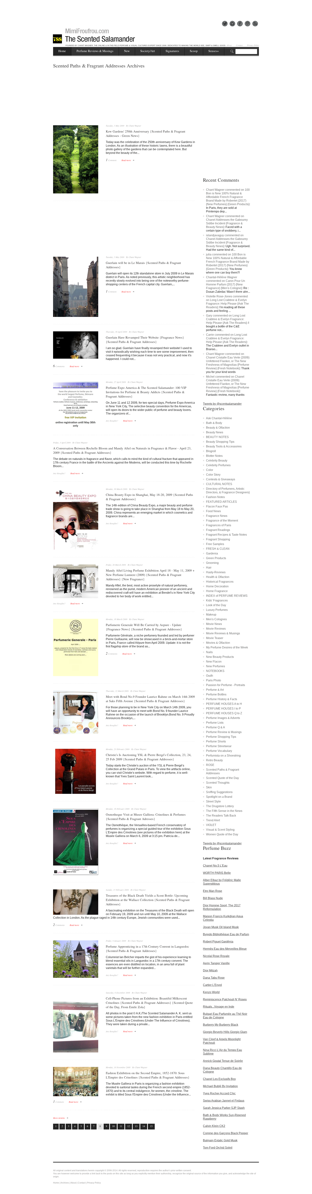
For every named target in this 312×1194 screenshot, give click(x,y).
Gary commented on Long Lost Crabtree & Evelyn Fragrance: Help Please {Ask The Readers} (226, 319)
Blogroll (211, 451)
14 (143, 1126)
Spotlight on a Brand (219, 796)
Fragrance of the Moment (222, 520)
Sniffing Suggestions (219, 792)
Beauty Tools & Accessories (224, 446)
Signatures (172, 51)
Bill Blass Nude (213, 898)
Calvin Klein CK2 (214, 1125)
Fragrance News (216, 515)
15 (151, 1126)
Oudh (209, 675)
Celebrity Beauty (216, 460)
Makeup (211, 614)
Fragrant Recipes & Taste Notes (226, 534)
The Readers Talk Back (221, 815)
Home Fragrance (217, 591)
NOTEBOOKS (215, 670)
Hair (208, 567)
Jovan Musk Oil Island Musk (221, 927)
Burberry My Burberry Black (220, 1024)
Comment (111, 160)
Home (62, 51)
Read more (126, 160)
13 (136, 1126)
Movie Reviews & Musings (223, 633)
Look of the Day (216, 605)
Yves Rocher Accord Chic (219, 1093)
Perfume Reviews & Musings (95, 51)
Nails (209, 652)
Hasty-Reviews (216, 572)
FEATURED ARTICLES (221, 501)
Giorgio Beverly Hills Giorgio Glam (225, 1031)
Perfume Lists (215, 722)
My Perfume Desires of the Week (227, 647)
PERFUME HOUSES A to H (224, 703)
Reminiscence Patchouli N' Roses (225, 999)
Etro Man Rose (212, 890)
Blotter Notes (214, 455)
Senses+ (213, 51)
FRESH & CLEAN (217, 548)
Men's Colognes (216, 619)
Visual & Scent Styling (220, 829)
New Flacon (214, 661)
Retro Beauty (214, 760)
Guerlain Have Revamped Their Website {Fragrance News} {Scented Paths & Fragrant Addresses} (145, 339)
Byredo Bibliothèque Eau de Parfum (226, 934)
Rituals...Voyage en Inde (218, 1006)
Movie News (214, 623)
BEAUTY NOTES (217, 437)
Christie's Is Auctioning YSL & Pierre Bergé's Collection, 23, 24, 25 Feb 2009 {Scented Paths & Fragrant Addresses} (148, 757)
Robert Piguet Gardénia (218, 941)
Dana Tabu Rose (214, 977)
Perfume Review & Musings (224, 732)
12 (128, 1126)
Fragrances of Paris (218, 525)
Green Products (216, 558)
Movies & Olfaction (218, 642)
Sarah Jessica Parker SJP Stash (224, 1107)
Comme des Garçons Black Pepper (225, 1133)
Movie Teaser (214, 638)
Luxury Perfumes (217, 609)
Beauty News (214, 432)
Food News (213, 511)
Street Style (213, 801)
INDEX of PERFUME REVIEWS (227, 595)
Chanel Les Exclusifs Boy (219, 1078)
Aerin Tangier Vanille (216, 963)
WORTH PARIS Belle (217, 872)
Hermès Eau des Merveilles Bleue (225, 948)
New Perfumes (215, 666)
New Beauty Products (220, 656)
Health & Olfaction (217, 576)
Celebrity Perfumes (218, 465)
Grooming (212, 562)
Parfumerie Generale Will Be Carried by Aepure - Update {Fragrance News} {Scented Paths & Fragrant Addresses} (144, 627)
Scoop (194, 51)
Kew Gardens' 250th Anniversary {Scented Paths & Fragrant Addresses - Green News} (145, 133)
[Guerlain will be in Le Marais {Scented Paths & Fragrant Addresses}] (75, 287)
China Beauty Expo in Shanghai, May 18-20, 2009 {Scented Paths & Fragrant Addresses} (149, 496)
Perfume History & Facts (221, 699)
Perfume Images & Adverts (223, 717)
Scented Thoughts (217, 782)
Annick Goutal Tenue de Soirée (223, 1060)
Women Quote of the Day (222, 834)
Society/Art (147, 51)
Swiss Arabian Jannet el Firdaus (223, 1100)
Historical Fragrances (219, 581)
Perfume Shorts (216, 741)
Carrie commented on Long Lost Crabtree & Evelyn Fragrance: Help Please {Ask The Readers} (226, 338)
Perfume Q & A (215, 727)
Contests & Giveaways (220, 479)
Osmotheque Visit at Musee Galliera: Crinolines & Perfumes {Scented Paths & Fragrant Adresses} (146, 816)
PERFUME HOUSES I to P (223, 708)
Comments (59, 366)
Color (209, 469)
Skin (209, 787)
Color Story (213, 474)
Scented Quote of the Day (222, 777)
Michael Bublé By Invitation (220, 1086)
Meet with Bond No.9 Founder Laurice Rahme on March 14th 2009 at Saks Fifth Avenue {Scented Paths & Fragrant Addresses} (150, 698)
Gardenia (212, 553)
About (229, 45)
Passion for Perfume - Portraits (225, 685)
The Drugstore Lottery (220, 806)
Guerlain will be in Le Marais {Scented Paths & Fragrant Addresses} (143, 264)
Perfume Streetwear (218, 746)
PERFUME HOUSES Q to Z (224, 713)
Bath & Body (214, 422)
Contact (239, 45)
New (127, 51)
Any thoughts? (112, 420)
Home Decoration (217, 586)
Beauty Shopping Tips (220, 441)
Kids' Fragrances (217, 600)
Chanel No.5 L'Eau (215, 865)
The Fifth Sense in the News (224, 810)
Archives (64, 1183)
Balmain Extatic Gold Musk (220, 1140)
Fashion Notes (215, 497)
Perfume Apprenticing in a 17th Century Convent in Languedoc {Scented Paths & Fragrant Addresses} (147, 948)
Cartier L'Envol (212, 984)
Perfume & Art (215, 689)
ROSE (210, 764)
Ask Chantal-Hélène (219, 418)
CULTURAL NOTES (219, 484)
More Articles (59, 1117)
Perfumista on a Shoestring (223, 755)
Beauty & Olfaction (218, 427)
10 (113, 1126)
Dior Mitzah (210, 970)
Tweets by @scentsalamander (222, 403)
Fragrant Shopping (218, 539)
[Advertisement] (156, 8)
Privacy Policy (253, 45)
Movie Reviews (216, 628)
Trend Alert (213, 820)
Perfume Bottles (216, 694)
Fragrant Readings (218, 529)
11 (121, 1126)
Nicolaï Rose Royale (216, 956)
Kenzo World (211, 992)
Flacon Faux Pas (217, 506)
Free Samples (215, 544)
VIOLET (211, 824)
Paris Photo (213, 680)
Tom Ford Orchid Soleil (217, 1147)
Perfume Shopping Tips (221, 736)
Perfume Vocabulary (219, 750)
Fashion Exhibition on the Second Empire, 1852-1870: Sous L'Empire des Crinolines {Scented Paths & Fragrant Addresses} (147, 1075)
